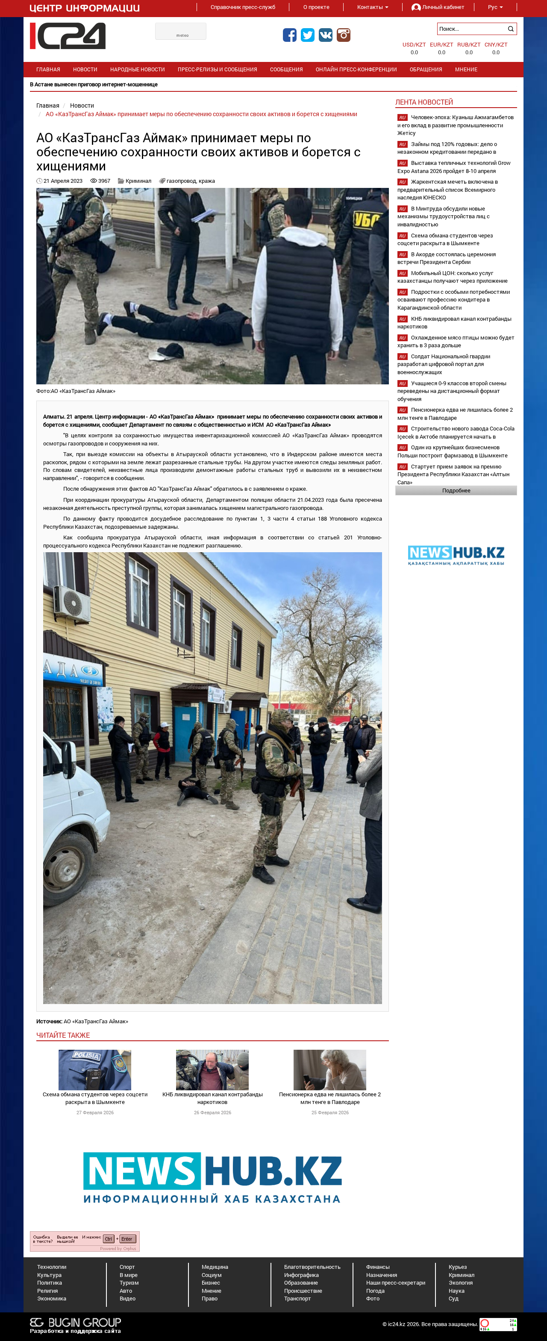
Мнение (466, 69)
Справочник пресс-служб (243, 7)
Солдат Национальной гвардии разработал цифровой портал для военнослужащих (443, 364)
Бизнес (211, 1282)
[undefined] (85, 1241)
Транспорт (297, 1298)
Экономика (51, 1298)
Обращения (426, 69)
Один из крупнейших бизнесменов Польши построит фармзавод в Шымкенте (452, 451)
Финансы (378, 1267)
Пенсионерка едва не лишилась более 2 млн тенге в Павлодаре (330, 1098)
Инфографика (301, 1275)
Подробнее (456, 490)
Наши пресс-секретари (395, 1282)
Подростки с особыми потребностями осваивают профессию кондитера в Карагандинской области (453, 299)
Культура (49, 1275)
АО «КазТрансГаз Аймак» (96, 1021)
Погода (375, 1290)
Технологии (51, 1267)
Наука (457, 1290)
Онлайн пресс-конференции (356, 69)
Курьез (458, 1267)
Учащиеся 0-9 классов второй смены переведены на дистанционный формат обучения (451, 391)
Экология (461, 1282)
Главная (48, 69)
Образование (301, 1282)
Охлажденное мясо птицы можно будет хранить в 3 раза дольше (456, 341)
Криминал (138, 180)
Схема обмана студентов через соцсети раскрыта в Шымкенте (95, 1098)
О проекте (316, 7)
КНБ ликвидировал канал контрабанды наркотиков (212, 1098)
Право (210, 1298)
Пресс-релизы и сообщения (217, 69)
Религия (47, 1290)
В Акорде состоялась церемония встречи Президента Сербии (446, 258)
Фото (372, 1298)
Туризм (129, 1282)
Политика (49, 1282)
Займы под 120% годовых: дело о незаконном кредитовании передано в (447, 148)
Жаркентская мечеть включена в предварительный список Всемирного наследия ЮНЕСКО (447, 189)
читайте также (63, 1035)
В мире (129, 1275)
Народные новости (137, 69)
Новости (85, 69)
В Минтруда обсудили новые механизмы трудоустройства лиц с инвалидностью (443, 216)
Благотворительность (312, 1267)
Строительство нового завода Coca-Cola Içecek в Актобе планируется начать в (456, 432)
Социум (212, 1275)
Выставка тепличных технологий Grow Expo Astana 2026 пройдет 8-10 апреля (454, 167)
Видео (127, 1298)
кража (207, 180)
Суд (454, 1298)
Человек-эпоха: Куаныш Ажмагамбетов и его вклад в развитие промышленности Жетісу (455, 125)
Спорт (127, 1267)
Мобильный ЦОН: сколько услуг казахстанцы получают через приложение (452, 277)
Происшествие (303, 1290)
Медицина (215, 1267)
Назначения (381, 1275)
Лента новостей (424, 101)
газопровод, (183, 180)
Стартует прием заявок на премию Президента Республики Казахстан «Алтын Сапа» (453, 474)
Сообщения (286, 69)
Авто (126, 1290)
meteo (182, 35)
